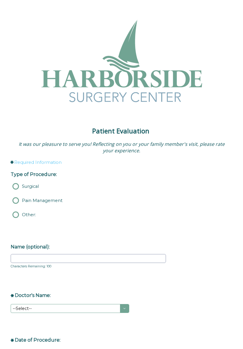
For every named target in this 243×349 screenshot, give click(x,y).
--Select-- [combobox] (22, 308)
